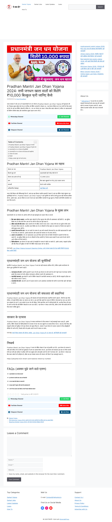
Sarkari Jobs (38, 4)
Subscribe (65, 405)
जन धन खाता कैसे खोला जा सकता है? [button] (16, 381)
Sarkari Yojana (26, 4)
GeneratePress (64, 519)
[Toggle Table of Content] (34, 142)
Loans (60, 4)
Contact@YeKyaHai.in (53, 497)
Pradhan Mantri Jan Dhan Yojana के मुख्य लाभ (22, 147)
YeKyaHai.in (85, 101)
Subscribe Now (64, 123)
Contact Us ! (79, 497)
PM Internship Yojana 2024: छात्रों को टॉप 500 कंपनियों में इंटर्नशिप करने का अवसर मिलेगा (31, 420)
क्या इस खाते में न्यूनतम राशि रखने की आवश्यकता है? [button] (19, 385)
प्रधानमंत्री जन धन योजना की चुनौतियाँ (18, 149)
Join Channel (65, 116)
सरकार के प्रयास (13, 154)
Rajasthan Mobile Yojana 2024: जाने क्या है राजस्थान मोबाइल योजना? (26, 422)
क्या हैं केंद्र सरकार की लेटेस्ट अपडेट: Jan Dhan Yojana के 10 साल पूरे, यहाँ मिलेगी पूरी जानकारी (39, 333)
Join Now (66, 399)
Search (100, 7)
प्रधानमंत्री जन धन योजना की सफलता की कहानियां (21, 151)
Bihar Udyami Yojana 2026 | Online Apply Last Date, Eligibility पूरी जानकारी (92, 74)
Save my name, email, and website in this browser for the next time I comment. (37, 474)
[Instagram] (46, 508)
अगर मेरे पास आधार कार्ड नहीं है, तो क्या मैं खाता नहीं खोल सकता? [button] (22, 388)
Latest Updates (50, 4)
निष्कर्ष (10, 156)
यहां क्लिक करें (44, 188)
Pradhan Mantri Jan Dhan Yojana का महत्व (21, 145)
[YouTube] (50, 508)
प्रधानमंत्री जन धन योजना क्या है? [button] (16, 374)
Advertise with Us (81, 509)
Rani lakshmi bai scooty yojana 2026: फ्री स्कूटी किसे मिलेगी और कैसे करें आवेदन (92, 61)
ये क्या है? (16, 7)
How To (24, 9)
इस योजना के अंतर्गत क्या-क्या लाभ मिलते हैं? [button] (18, 377)
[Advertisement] (56, 27)
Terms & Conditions (81, 506)
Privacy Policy (79, 503)
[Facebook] (42, 508)
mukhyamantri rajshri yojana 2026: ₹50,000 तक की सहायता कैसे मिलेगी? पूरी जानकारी (92, 49)
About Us (78, 500)
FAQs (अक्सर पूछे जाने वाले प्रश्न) (17, 158)
